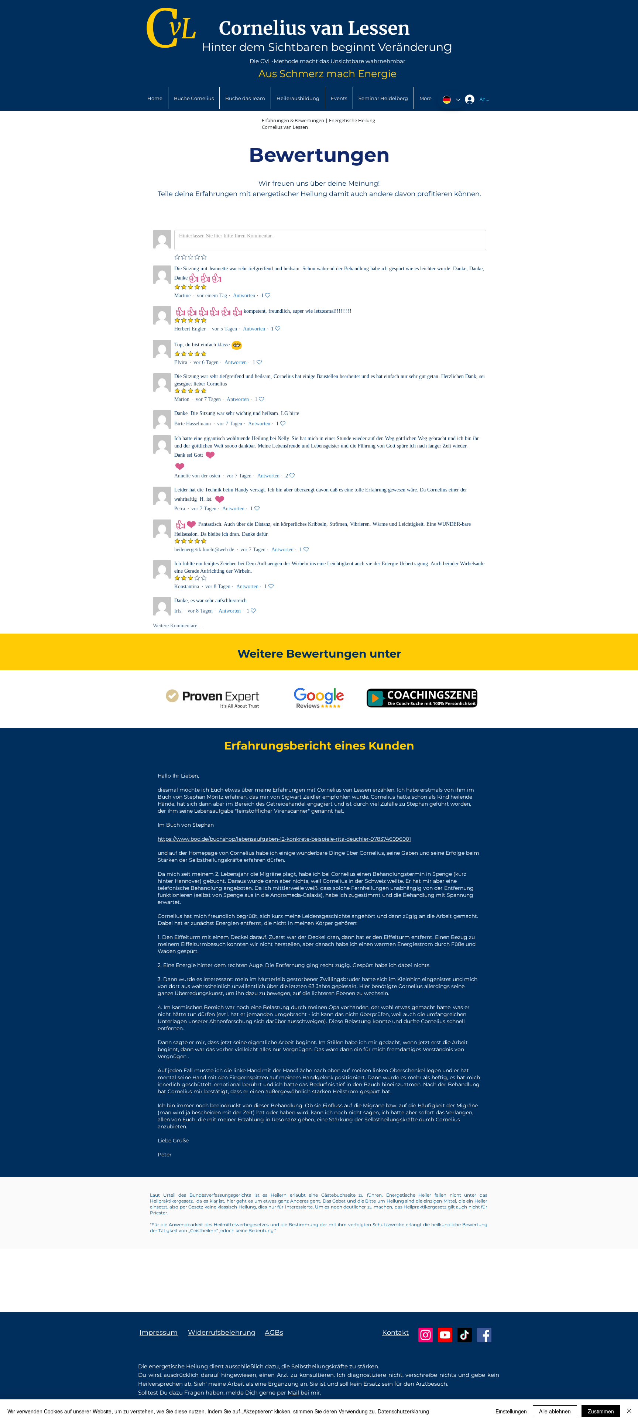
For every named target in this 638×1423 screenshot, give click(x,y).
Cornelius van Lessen (314, 28)
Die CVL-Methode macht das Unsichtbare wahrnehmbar (327, 61)
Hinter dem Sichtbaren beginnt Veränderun (322, 47)
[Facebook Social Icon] (484, 1335)
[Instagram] (425, 1335)
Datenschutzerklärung (403, 1411)
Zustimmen (601, 1411)
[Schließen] (629, 1411)
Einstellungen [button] (511, 1411)
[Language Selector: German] (451, 100)
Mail (293, 1392)
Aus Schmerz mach (308, 74)
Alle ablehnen (555, 1411)
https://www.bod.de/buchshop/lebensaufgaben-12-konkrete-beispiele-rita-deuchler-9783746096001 (284, 839)
